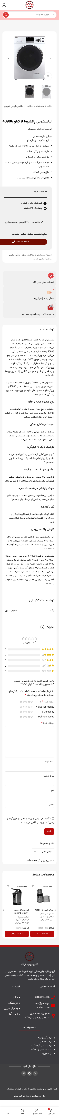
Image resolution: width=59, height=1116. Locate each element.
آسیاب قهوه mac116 (44, 910)
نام (52, 790)
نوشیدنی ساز (23, 917)
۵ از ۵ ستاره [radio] (21, 702)
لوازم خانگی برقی (18, 255)
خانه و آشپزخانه (47, 914)
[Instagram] (35, 1073)
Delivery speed (46, 717)
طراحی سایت (38, 1096)
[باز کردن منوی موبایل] (55, 5)
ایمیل (51, 804)
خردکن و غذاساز (47, 916)
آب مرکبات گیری (22, 919)
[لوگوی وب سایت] (29, 5)
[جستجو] (6, 15)
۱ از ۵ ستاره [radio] (31, 702)
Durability (48, 712)
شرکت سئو (19, 1096)
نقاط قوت (49, 762)
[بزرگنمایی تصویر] (48, 76)
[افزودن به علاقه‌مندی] (33, 886)
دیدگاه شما (47, 723)
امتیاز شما (48, 702)
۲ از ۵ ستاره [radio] (29, 702)
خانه (49, 106)
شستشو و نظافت (35, 106)
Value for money (44, 707)
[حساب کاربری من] (4, 5)
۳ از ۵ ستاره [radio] (26, 702)
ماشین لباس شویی (13, 106)
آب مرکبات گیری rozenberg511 (21, 911)
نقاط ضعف (48, 776)
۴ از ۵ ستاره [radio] (23, 702)
